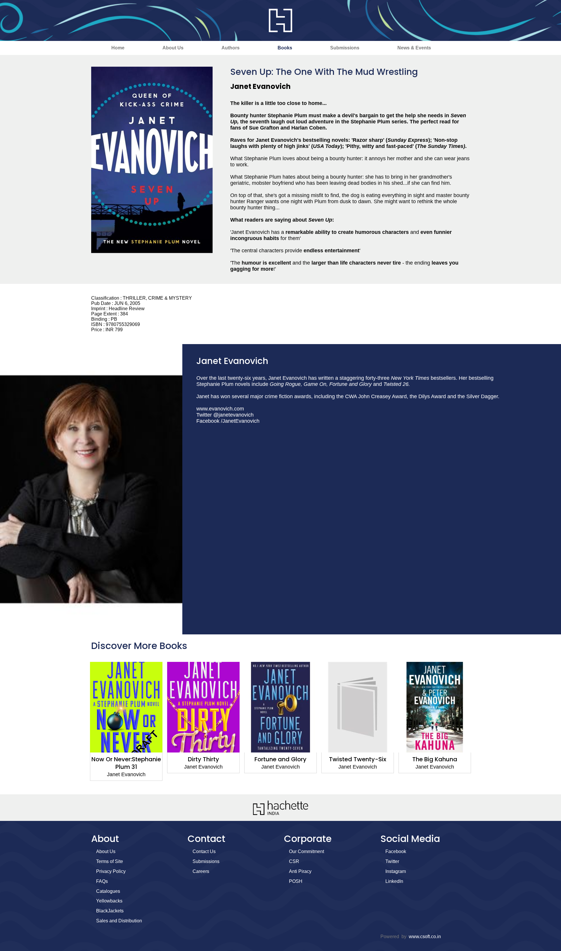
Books (285, 47)
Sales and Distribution (119, 920)
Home (117, 47)
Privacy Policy (111, 871)
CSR (294, 861)
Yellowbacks (109, 900)
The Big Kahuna (357, 759)
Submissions (344, 47)
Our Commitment (306, 851)
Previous (80, 725)
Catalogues (108, 891)
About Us (172, 47)
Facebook (395, 851)
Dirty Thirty (126, 759)
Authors (230, 47)
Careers (201, 871)
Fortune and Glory (203, 759)
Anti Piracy (300, 871)
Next (480, 725)
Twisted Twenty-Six (280, 759)
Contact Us (204, 851)
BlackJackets (110, 910)
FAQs (102, 881)
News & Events (414, 47)
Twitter (392, 861)
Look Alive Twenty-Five (434, 759)
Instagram (395, 871)
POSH (295, 881)
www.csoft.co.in (425, 936)
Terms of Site (109, 861)
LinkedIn (394, 881)
